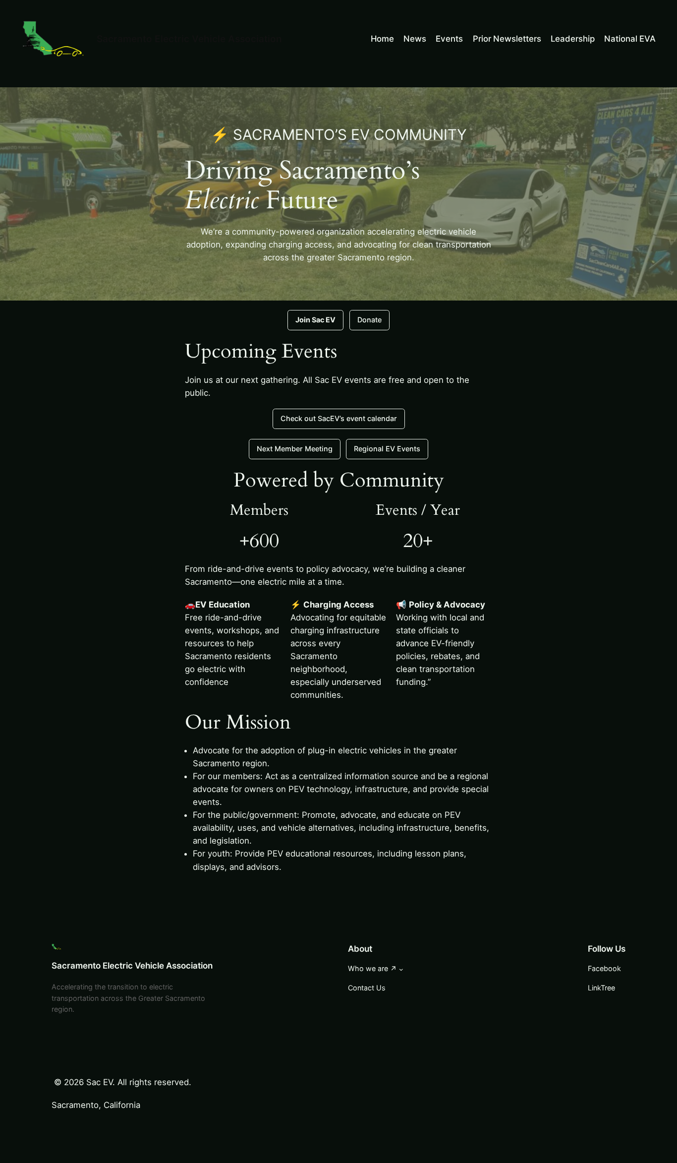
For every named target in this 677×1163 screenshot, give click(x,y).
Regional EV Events (387, 448)
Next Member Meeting (295, 448)
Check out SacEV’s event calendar (339, 418)
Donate (369, 319)
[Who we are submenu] (401, 969)
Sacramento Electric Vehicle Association (189, 39)
